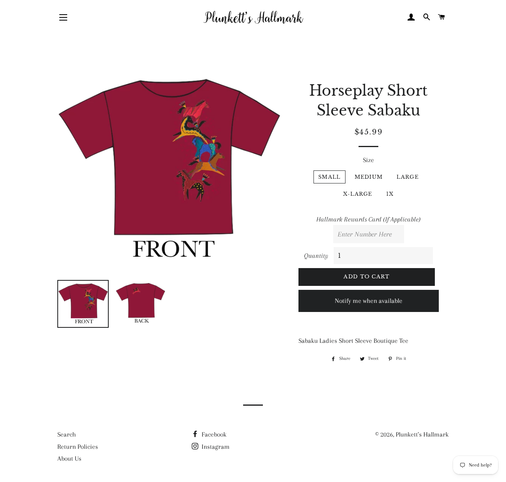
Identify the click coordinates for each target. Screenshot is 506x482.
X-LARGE (357, 194)
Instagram (215, 446)
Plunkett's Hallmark (422, 434)
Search (66, 434)
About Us (69, 458)
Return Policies (77, 446)
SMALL (329, 177)
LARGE (407, 177)
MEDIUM (369, 177)
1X (390, 194)
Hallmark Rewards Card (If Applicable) (368, 219)
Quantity (316, 255)
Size (368, 160)
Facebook (213, 434)
